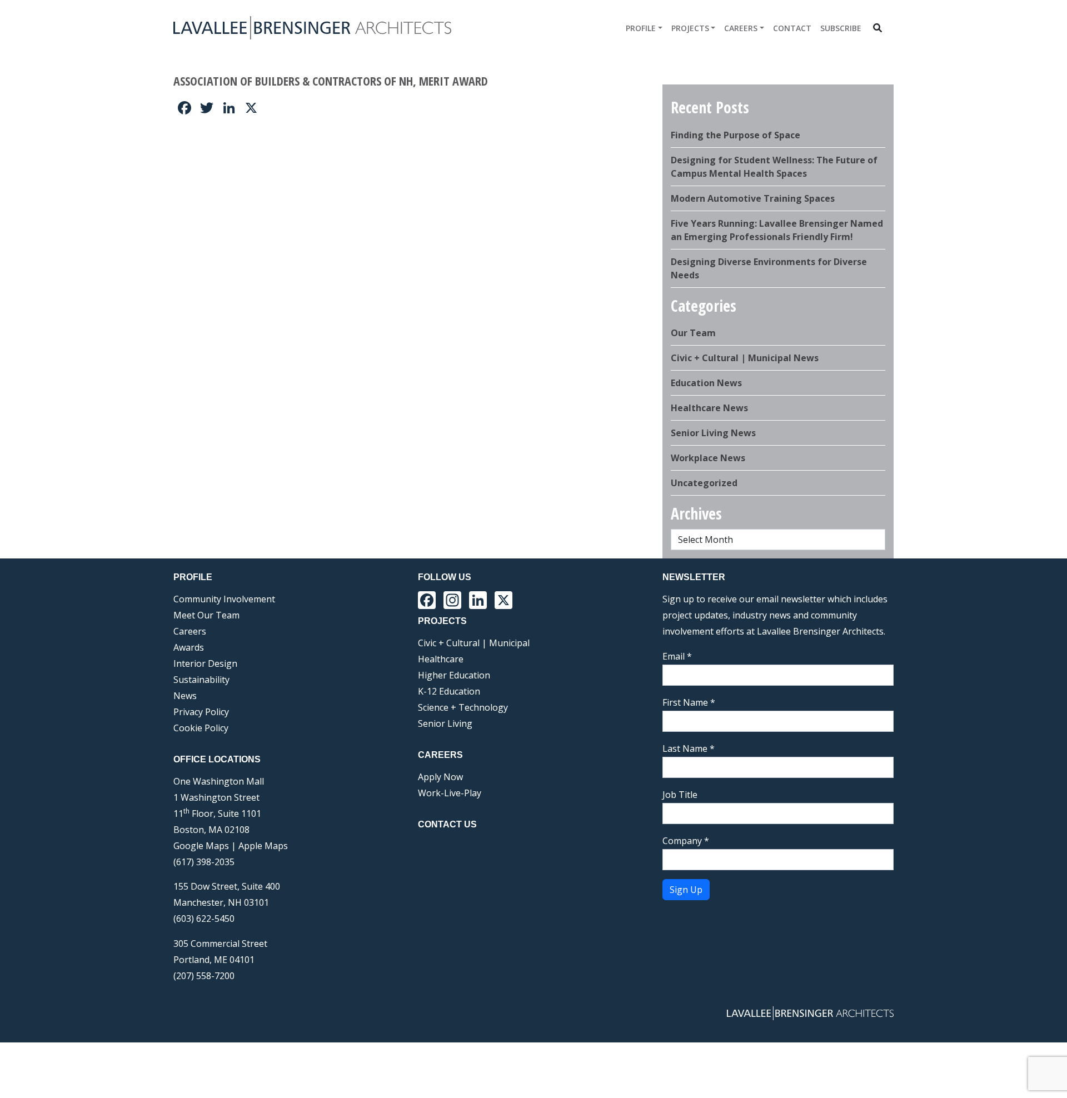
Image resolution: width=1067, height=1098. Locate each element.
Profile (641, 28)
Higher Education (454, 675)
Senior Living (445, 723)
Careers (740, 28)
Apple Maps (263, 846)
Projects (690, 28)
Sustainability (201, 679)
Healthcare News (709, 408)
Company (685, 841)
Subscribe (840, 28)
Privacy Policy (201, 712)
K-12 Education (449, 691)
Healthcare (440, 659)
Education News (706, 383)
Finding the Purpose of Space (735, 135)
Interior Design (205, 663)
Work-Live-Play (449, 793)
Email (677, 656)
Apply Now (440, 777)
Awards (188, 647)
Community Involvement (224, 599)
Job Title (679, 794)
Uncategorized (704, 483)
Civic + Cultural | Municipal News (745, 358)
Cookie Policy (200, 728)
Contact (792, 28)
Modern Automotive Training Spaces (753, 198)
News (185, 696)
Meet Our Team (206, 615)
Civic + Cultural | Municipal (474, 643)
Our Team (693, 333)
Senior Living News (713, 433)
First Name (688, 702)
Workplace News (708, 458)
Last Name (688, 748)
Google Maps (201, 846)
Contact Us (447, 824)
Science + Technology (463, 707)
